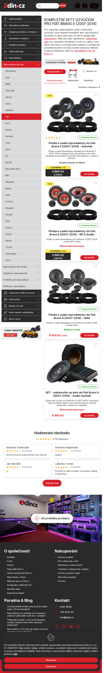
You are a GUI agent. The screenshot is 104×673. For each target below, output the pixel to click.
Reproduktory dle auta (14, 64)
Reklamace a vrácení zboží (70, 565)
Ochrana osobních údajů (69, 573)
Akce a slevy (14, 319)
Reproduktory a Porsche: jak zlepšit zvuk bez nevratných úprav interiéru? (27, 630)
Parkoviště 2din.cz (15, 569)
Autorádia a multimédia (19, 25)
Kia (7, 156)
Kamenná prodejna (15, 593)
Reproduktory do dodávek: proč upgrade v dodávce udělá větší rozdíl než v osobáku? (26, 614)
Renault (9, 214)
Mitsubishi (10, 182)
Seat (8, 221)
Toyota (9, 247)
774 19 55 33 (66, 612)
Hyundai (9, 136)
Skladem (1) (91, 71)
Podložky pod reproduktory (16, 280)
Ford (8, 123)
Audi (7, 77)
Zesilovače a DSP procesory (22, 293)
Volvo (8, 260)
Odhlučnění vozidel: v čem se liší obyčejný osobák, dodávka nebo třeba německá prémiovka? (26, 622)
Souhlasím (51, 666)
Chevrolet (10, 90)
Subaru (9, 227)
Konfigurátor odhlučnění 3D (19, 585)
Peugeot (9, 208)
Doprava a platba (65, 557)
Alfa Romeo (11, 71)
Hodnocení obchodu (52, 433)
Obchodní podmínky (67, 577)
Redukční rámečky (17, 45)
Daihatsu (9, 110)
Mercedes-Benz (13, 169)
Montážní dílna (13, 589)
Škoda (8, 240)
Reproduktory (15, 58)
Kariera (10, 565)
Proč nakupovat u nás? (68, 561)
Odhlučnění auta (16, 51)
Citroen (9, 97)
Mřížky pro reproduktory (15, 286)
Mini (7, 175)
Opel (8, 195)
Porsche (9, 201)
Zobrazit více (52, 483)
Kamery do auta (16, 306)
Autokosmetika (15, 19)
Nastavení (51, 660)
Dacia (8, 103)
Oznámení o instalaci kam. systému (73, 569)
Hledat (62, 5)
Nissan (8, 188)
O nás (9, 561)
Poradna (61, 581)
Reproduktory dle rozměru (15, 267)
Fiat (7, 117)
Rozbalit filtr (53, 71)
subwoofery (50, 38)
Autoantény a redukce (19, 38)
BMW (8, 84)
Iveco (8, 149)
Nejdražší (88, 80)
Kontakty (11, 557)
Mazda (9, 162)
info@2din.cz (67, 617)
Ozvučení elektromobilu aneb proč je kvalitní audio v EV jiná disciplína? (27, 607)
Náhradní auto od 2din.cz (18, 581)
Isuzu (8, 143)
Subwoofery (14, 299)
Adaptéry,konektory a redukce (23, 32)
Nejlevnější (73, 80)
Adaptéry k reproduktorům (15, 273)
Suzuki (9, 234)
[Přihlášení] (85, 6)
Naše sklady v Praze (16, 577)
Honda (9, 130)
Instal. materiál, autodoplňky (21, 312)
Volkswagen (11, 254)
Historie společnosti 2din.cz (19, 573)
